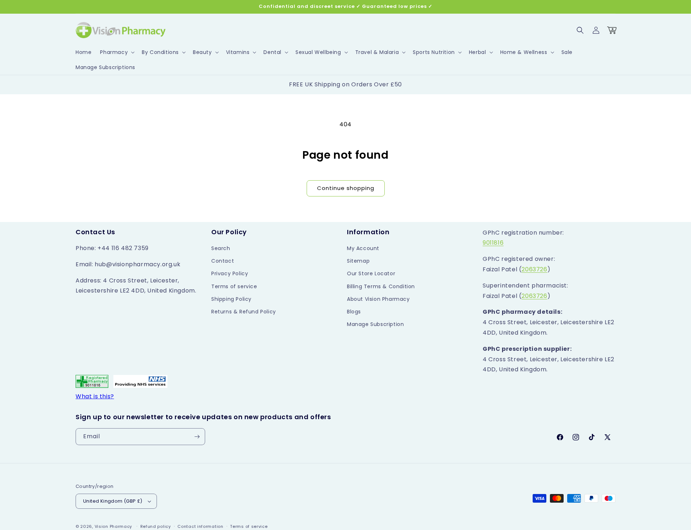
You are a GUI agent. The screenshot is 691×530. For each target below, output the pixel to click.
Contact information (200, 526)
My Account (363, 248)
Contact (222, 260)
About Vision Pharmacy (378, 299)
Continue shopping (345, 188)
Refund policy (155, 526)
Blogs (354, 311)
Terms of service (234, 286)
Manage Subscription (375, 324)
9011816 (493, 243)
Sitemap (358, 260)
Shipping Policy (231, 299)
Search (220, 248)
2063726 (534, 269)
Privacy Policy (229, 273)
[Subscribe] (197, 436)
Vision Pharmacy (113, 526)
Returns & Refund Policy (243, 311)
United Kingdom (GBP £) (113, 501)
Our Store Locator (371, 273)
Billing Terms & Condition (381, 286)
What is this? (95, 396)
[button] (116, 52)
